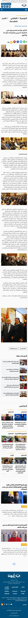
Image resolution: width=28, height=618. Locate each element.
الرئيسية (23, 18)
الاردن (4, 18)
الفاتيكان (24, 507)
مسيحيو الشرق (13, 348)
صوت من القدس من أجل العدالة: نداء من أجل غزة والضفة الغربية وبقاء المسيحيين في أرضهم (7, 425)
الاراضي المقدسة (13, 20)
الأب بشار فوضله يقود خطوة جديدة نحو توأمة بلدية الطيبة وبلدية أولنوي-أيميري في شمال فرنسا (20, 469)
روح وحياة (24, 545)
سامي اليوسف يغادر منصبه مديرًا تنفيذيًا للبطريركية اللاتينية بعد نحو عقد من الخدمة (20, 446)
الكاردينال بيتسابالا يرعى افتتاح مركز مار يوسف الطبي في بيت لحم (7, 445)
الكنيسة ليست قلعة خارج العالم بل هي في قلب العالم (15, 526)
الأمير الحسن (23, 348)
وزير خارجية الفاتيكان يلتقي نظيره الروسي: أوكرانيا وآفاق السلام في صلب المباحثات (14, 487)
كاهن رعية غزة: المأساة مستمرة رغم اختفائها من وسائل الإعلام (20, 424)
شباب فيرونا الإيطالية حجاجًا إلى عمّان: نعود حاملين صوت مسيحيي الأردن (7, 468)
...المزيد (9, 516)
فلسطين (24, 584)
